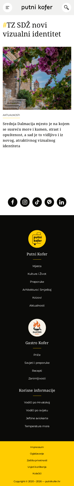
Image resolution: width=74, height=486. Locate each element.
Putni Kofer (37, 8)
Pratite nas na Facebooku (12, 202)
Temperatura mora (37, 426)
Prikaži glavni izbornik (7, 7)
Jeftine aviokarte (37, 418)
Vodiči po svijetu (37, 410)
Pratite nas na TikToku (37, 202)
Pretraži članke (66, 7)
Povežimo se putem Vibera (49, 202)
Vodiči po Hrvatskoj (37, 402)
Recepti (37, 370)
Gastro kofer (37, 328)
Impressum (37, 447)
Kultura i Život (37, 274)
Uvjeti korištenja (37, 466)
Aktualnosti (37, 305)
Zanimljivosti (37, 378)
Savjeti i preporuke (36, 363)
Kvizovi (37, 297)
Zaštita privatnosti (37, 460)
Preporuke (37, 282)
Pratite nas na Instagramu (25, 202)
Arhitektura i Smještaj (36, 289)
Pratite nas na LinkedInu (61, 202)
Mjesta (37, 266)
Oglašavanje (37, 453)
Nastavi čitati (37, 98)
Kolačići (37, 473)
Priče (37, 355)
